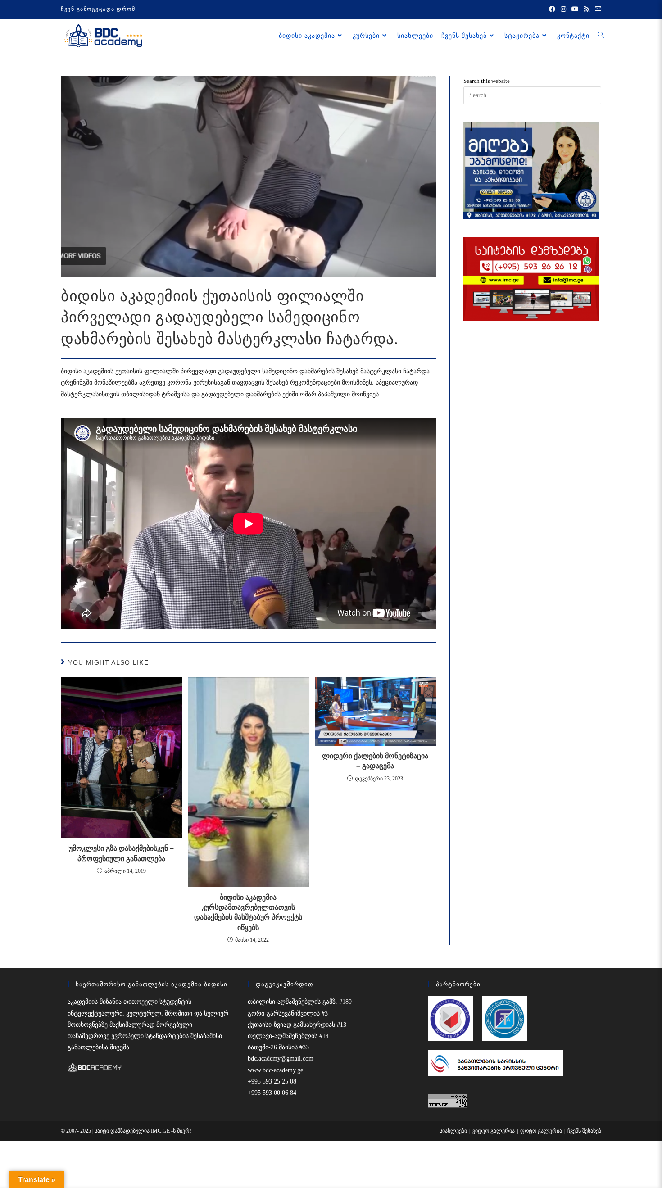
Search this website (486, 80)
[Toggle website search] (601, 35)
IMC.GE (161, 1131)
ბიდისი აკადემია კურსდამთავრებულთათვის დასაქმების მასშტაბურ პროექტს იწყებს (248, 912)
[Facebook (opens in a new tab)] (552, 9)
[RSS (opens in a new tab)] (586, 9)
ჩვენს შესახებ (584, 1131)
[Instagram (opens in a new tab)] (563, 9)
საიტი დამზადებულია (123, 1131)
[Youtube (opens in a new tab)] (575, 9)
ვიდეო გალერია (493, 1131)
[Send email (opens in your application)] (596, 9)
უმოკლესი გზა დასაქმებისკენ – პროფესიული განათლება (121, 853)
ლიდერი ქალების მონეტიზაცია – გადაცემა (375, 761)
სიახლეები (453, 1131)
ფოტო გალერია (541, 1131)
